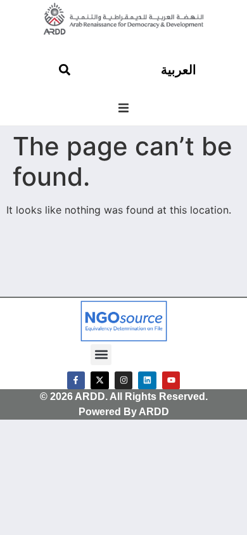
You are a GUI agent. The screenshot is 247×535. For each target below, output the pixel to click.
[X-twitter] (100, 380)
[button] (123, 107)
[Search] (65, 70)
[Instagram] (124, 380)
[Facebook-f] (76, 380)
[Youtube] (171, 380)
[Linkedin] (147, 380)
